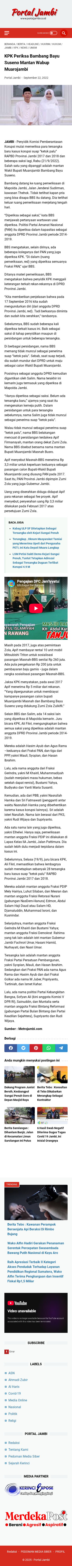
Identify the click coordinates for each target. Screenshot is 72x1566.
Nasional (14, 1407)
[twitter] (23, 1048)
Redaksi (14, 1443)
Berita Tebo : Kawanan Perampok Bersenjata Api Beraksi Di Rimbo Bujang (31, 1229)
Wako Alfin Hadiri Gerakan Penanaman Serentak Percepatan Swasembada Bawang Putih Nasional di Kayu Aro (35, 1248)
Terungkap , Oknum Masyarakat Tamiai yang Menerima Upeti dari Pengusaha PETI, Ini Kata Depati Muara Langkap (37, 543)
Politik (12, 1414)
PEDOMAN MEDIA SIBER (36, 1551)
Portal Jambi (42, 1559)
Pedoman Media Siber (24, 1456)
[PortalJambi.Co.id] (36, 14)
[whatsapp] (48, 1048)
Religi (12, 1421)
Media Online (17, 1400)
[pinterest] (36, 1048)
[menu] (9, 33)
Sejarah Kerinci (19, 1463)
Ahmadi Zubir (18, 1380)
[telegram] (61, 1048)
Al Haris (13, 1387)
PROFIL (60, 1551)
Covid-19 (14, 1393)
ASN (11, 1373)
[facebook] (10, 1048)
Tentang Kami (18, 1450)
